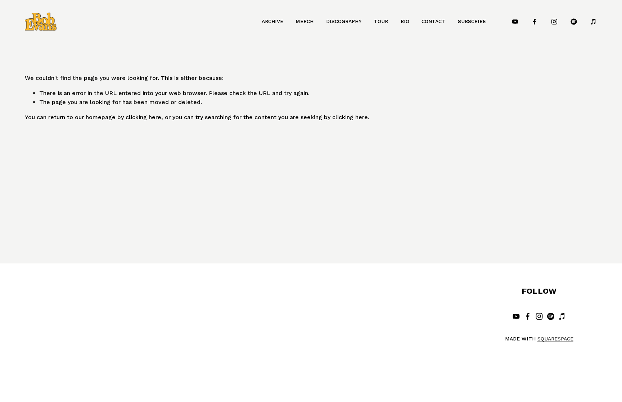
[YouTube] (515, 21)
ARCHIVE (272, 21)
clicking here (143, 117)
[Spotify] (573, 21)
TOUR (381, 21)
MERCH (305, 21)
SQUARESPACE (555, 339)
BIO (405, 21)
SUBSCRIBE (472, 21)
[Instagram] (554, 21)
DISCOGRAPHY (344, 21)
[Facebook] (534, 21)
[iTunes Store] (593, 21)
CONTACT (433, 21)
